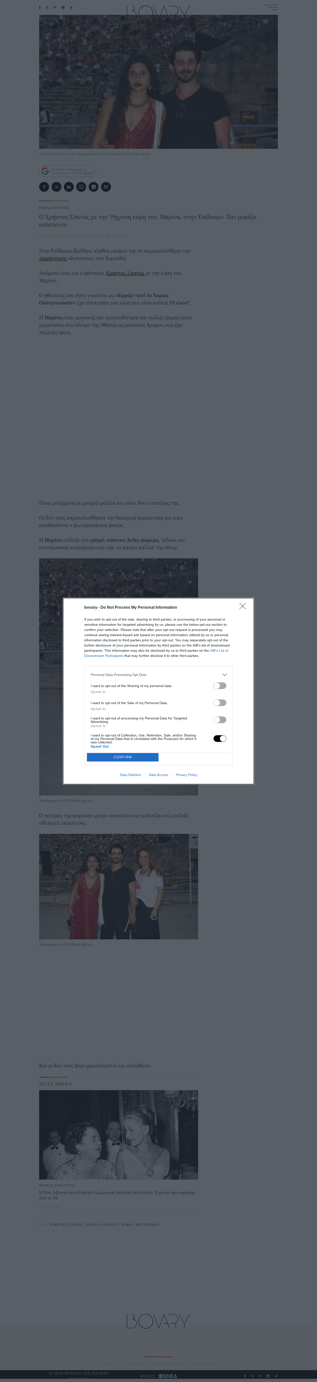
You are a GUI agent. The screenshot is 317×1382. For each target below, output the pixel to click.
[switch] (219, 685)
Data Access (158, 775)
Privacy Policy (186, 775)
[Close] (244, 607)
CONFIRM (123, 757)
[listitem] (158, 674)
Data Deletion (130, 775)
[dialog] (158, 691)
